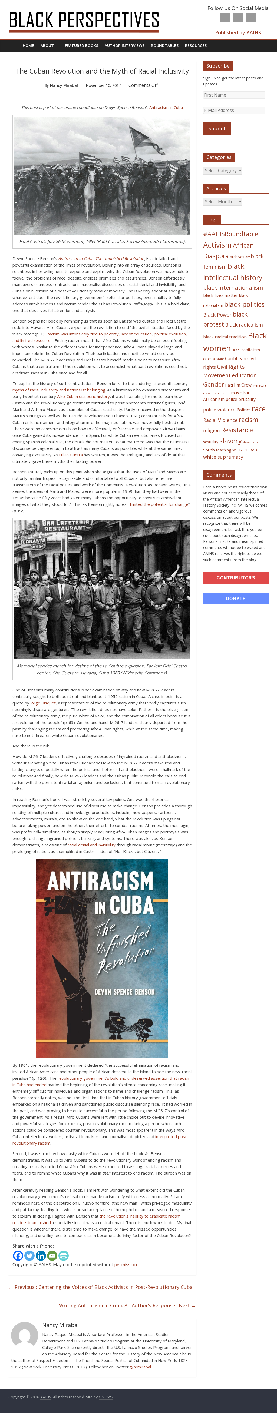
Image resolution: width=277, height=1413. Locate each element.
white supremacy (223, 457)
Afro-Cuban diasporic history (83, 396)
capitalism (251, 349)
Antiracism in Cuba (166, 107)
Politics (243, 410)
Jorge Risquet (43, 703)
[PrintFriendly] (63, 1256)
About (47, 45)
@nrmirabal (140, 1366)
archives (237, 256)
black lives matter (220, 295)
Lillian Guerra (71, 454)
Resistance (237, 429)
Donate (236, 598)
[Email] (52, 1256)
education (244, 375)
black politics (244, 304)
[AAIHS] (91, 9)
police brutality (241, 399)
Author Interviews (124, 45)
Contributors (236, 578)
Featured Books (81, 45)
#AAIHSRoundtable (230, 234)
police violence (219, 409)
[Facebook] (18, 1256)
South (209, 450)
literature (260, 385)
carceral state (213, 359)
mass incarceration (216, 393)
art (247, 256)
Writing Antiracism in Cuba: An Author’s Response (127, 1305)
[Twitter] (29, 1256)
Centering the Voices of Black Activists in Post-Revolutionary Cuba (100, 1287)
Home (28, 45)
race (259, 409)
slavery (230, 440)
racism (248, 419)
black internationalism (233, 287)
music (236, 392)
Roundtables (165, 45)
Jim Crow (243, 385)
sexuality (210, 441)
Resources (196, 45)
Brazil (236, 350)
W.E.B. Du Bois (244, 450)
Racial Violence (220, 420)
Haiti (229, 385)
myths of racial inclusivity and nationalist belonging (58, 390)
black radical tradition (225, 337)
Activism (217, 245)
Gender (213, 384)
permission (125, 1265)
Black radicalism (244, 324)
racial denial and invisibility (92, 844)
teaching (223, 450)
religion (211, 430)
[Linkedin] (41, 1256)
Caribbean (235, 358)
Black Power (217, 314)
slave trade (250, 442)
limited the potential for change (159, 504)
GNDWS (106, 1396)
